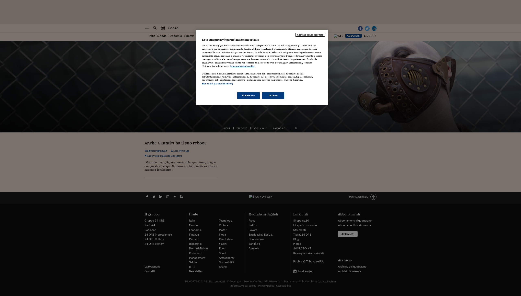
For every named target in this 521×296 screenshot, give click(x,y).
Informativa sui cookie (242, 66)
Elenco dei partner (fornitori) (217, 83)
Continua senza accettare (310, 35)
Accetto (273, 95)
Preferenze (248, 95)
